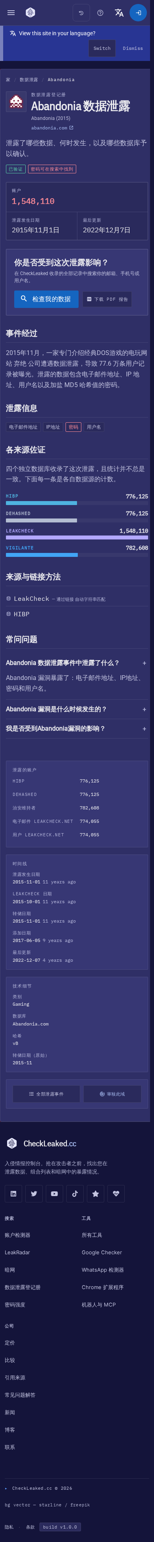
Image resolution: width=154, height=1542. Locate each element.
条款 (30, 1527)
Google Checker (100, 1252)
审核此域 (113, 1094)
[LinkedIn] (13, 1193)
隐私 (9, 1527)
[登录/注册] (138, 12)
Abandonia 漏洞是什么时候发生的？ (56, 709)
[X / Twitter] (34, 1193)
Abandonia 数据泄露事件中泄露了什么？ (63, 663)
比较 (10, 1360)
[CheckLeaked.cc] (30, 12)
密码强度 (15, 1304)
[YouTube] (54, 1193)
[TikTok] (75, 1193)
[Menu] (11, 12)
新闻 (10, 1412)
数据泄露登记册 (23, 1287)
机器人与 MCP (97, 1304)
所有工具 (90, 1235)
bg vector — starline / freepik (47, 1505)
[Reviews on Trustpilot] (95, 1193)
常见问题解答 (20, 1395)
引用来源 (15, 1377)
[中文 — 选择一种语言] (119, 12)
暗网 (10, 1270)
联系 (10, 1447)
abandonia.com (49, 128)
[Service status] (116, 1193)
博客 (10, 1429)
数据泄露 (29, 79)
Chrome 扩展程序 (101, 1287)
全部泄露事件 (49, 1094)
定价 (10, 1342)
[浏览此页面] (100, 12)
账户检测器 (17, 1235)
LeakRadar (17, 1252)
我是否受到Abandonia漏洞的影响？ (56, 728)
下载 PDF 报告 (111, 299)
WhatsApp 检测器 (101, 1270)
